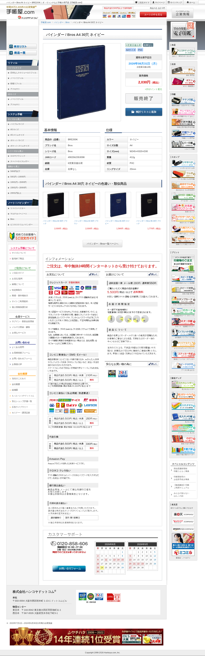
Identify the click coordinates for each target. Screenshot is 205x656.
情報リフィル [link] (15, 83)
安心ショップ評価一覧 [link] (22, 401)
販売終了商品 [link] (18, 258)
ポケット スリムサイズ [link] (19, 146)
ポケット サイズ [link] (17, 140)
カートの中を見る (153, 14)
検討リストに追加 (146, 111)
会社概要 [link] (16, 384)
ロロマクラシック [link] (17, 156)
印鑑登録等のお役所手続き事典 (181, 478)
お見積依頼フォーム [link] (21, 353)
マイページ (160, 2)
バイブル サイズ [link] (17, 124)
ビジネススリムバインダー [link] (21, 224)
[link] (56, 212)
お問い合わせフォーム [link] (22, 358)
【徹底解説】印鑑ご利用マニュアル (181, 486)
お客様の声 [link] (17, 364)
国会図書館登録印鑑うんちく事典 (181, 469)
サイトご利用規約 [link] (20, 301)
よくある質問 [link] (18, 347)
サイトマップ (176, 2)
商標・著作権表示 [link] (20, 295)
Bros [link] (12, 219)
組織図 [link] (15, 390)
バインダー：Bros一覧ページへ (102, 243)
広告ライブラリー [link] (20, 407)
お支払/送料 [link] (17, 278)
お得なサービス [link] (19, 333)
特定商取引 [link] (17, 290)
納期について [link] (18, 284)
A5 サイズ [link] (14, 129)
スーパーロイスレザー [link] (19, 161)
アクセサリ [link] (15, 89)
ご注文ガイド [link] (18, 273)
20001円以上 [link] (15, 193)
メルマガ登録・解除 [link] (21, 327)
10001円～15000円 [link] (18, 182)
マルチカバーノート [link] (18, 214)
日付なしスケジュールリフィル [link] (23, 73)
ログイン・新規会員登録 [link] (23, 321)
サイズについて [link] (19, 253)
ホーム (192, 2)
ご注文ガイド (143, 2)
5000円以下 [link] (15, 171)
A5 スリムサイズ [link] (17, 135)
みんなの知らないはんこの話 (181, 494)
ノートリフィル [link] (16, 78)
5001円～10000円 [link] (17, 177)
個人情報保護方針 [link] (20, 307)
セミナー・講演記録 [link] (21, 412)
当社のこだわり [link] (19, 378)
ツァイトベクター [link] (17, 208)
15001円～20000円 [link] (18, 187)
